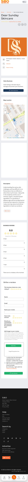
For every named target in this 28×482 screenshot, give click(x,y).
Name (6, 297)
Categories (5, 429)
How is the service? (7, 316)
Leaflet (9, 137)
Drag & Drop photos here (14, 351)
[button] (14, 119)
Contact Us (5, 421)
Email (5, 303)
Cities (3, 432)
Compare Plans (6, 401)
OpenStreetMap (16, 137)
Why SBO (4, 403)
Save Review (14, 373)
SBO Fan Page (5, 405)
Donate (7, 457)
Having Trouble (6, 418)
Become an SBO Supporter (9, 448)
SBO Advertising (6, 450)
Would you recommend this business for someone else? (8, 324)
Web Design (15, 471)
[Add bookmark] (25, 25)
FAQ (3, 416)
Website (8, 63)
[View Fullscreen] (5, 112)
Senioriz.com (22, 471)
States (3, 430)
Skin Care (9, 12)
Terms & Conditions (11, 368)
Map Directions (9, 104)
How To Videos (5, 414)
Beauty (2, 12)
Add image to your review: (11, 331)
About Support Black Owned (9, 400)
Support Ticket (5, 419)
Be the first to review (15, 21)
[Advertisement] (14, 160)
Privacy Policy (5, 406)
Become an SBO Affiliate (8, 452)
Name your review (9, 310)
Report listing (9, 67)
